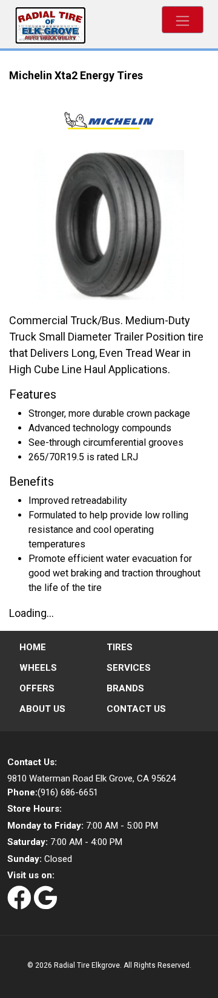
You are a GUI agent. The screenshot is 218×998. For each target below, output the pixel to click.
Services (129, 667)
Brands (125, 688)
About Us (42, 708)
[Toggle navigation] (182, 19)
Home (32, 647)
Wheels (38, 667)
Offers (36, 688)
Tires (120, 647)
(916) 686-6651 (52, 792)
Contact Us (136, 708)
